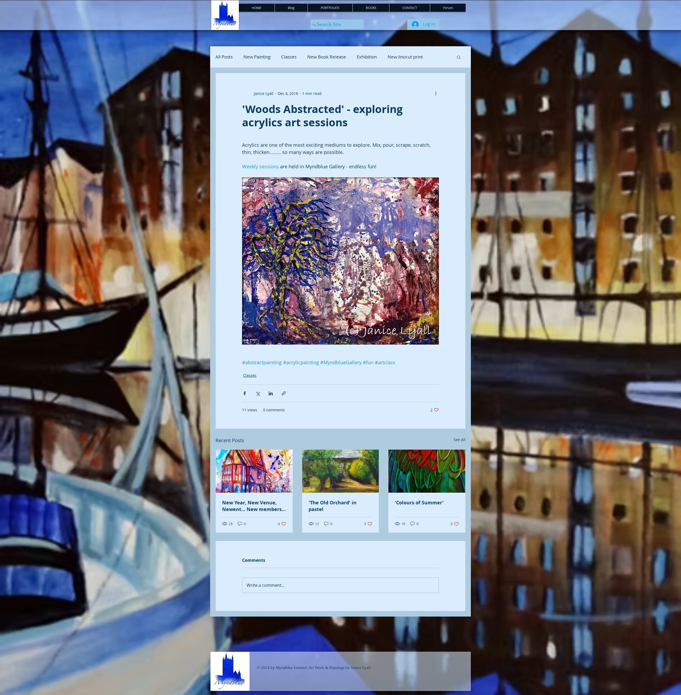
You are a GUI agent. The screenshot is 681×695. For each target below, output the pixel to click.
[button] (458, 57)
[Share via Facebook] (244, 393)
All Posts (224, 57)
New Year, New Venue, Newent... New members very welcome (252, 506)
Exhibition (367, 57)
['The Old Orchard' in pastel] (340, 471)
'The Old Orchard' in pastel (332, 506)
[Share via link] (283, 393)
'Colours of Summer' (419, 502)
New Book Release (326, 57)
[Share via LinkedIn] (270, 393)
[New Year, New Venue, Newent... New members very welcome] (254, 471)
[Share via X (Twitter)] (257, 393)
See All (460, 439)
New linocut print (405, 57)
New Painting (257, 57)
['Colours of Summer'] (426, 471)
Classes (289, 57)
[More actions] (436, 93)
